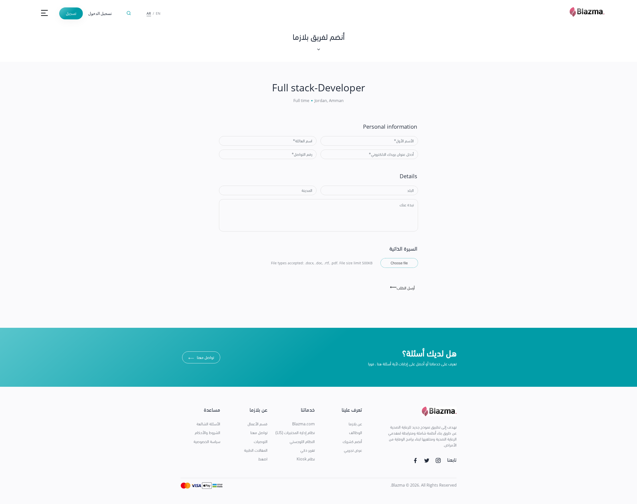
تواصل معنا (201, 358)
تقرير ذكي (307, 450)
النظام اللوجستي (302, 441)
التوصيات (260, 441)
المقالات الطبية (255, 450)
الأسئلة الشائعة (208, 424)
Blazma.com (303, 424)
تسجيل (71, 13)
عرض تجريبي (353, 450)
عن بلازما (355, 424)
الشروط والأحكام (207, 432)
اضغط (262, 459)
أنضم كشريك (352, 441)
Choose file (399, 263)
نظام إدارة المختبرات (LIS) (295, 432)
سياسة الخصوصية (207, 441)
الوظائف (355, 432)
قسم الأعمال (257, 424)
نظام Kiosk (306, 459)
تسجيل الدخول (100, 13)
